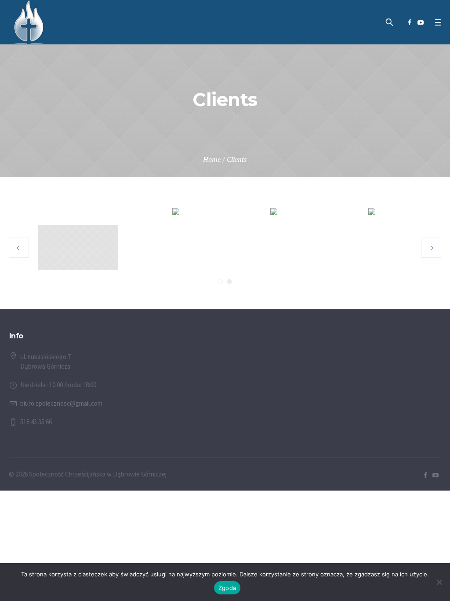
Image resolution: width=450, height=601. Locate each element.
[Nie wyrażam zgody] (439, 582)
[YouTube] (420, 22)
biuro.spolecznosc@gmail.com (61, 403)
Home (212, 159)
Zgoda (227, 587)
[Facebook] (409, 22)
